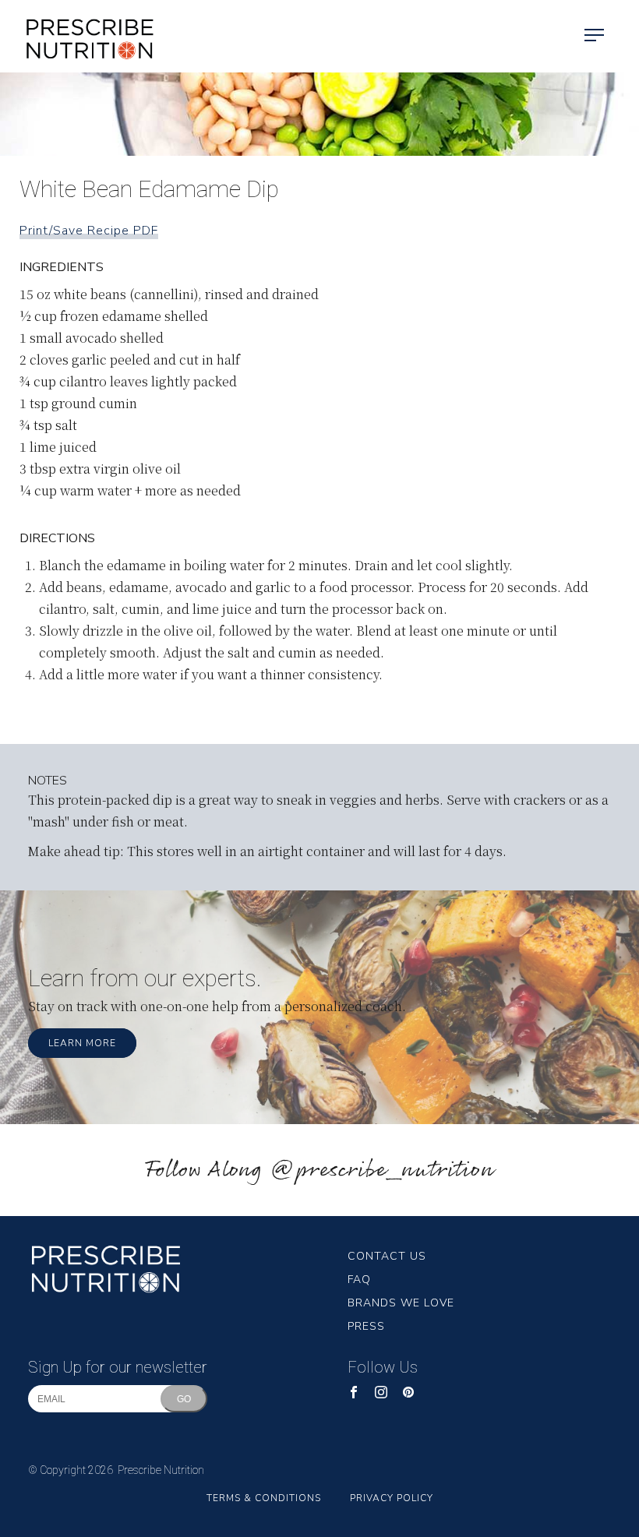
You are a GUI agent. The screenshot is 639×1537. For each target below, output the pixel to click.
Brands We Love (401, 1303)
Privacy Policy (391, 1498)
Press (366, 1326)
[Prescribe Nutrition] (78, 36)
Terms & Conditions (264, 1498)
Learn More (82, 1043)
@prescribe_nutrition (382, 1170)
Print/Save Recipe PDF (88, 230)
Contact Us (387, 1256)
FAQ (359, 1279)
